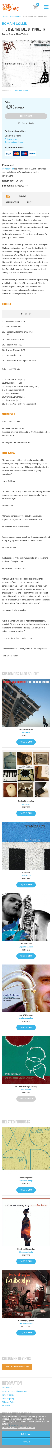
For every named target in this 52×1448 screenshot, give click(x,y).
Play (22, 314)
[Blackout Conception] (26, 774)
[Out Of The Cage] (26, 988)
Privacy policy (8, 1395)
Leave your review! (21, 91)
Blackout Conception (26, 801)
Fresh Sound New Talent (15, 34)
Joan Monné (26, 875)
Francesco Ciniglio (26, 1181)
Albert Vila (26, 733)
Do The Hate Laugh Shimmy (26, 1086)
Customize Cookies (26, 1427)
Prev (26, 314)
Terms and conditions (14, 142)
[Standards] (26, 846)
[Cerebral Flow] (26, 917)
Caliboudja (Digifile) (26, 1320)
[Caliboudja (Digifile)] (26, 1294)
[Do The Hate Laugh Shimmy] (26, 1060)
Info (8, 195)
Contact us (7, 1388)
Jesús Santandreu (26, 1018)
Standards (26, 872)
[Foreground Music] (26, 703)
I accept (26, 1442)
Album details (12, 202)
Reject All (26, 1434)
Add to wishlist (27, 123)
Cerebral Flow (26, 944)
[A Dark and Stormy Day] (26, 1222)
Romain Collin (15, 17)
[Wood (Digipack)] (26, 1151)
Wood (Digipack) (26, 1178)
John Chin (26, 804)
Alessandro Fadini (26, 1252)
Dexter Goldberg (26, 1323)
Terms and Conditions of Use (14, 1391)
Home (5, 17)
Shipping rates (11, 139)
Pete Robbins (26, 1090)
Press (29, 202)
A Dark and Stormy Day (26, 1249)
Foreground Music (26, 730)
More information (9, 1427)
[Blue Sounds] (10, 7)
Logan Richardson (26, 947)
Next (30, 314)
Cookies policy (8, 1398)
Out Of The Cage (26, 1015)
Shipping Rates (8, 1402)
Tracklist (22, 195)
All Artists (6, 1406)
